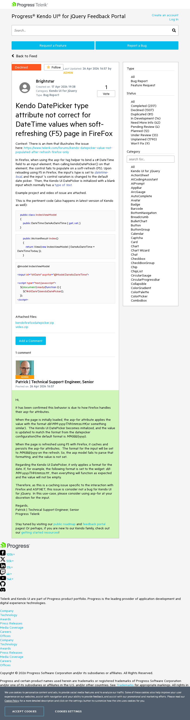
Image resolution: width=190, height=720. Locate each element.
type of (63, 185)
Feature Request (143, 85)
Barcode (137, 208)
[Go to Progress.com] (15, 548)
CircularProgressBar (145, 279)
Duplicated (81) (142, 114)
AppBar (136, 188)
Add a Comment (30, 341)
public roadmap (65, 524)
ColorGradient (141, 288)
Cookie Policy (12, 700)
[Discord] (3, 591)
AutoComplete (141, 196)
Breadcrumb (140, 217)
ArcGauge (138, 192)
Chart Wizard (140, 250)
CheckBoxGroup (143, 263)
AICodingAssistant (144, 179)
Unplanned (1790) (144, 139)
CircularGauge (141, 275)
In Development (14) (146, 118)
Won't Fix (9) (140, 143)
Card (134, 242)
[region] (95, 703)
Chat (134, 254)
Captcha (137, 238)
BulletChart (139, 221)
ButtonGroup (140, 229)
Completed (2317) (143, 106)
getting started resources (40, 532)
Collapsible (138, 284)
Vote (106, 94)
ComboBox (139, 300)
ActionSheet (140, 175)
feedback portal (94, 524)
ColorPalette (140, 292)
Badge (135, 204)
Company (6, 611)
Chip (134, 267)
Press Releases (11, 623)
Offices (5, 636)
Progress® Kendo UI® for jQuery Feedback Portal (69, 16)
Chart (135, 246)
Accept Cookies (24, 711)
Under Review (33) (144, 135)
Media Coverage (11, 627)
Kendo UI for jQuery (145, 171)
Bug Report (139, 81)
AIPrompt (138, 183)
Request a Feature (53, 45)
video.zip (22, 327)
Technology (8, 615)
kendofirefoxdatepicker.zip (35, 323)
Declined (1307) (142, 110)
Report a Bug (137, 45)
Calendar (137, 233)
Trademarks (125, 685)
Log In (173, 19)
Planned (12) (140, 131)
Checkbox (138, 259)
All (133, 77)
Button (136, 225)
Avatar (135, 200)
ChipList (137, 271)
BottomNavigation (144, 213)
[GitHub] (3, 585)
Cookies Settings (68, 711)
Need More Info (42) (145, 122)
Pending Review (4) (145, 127)
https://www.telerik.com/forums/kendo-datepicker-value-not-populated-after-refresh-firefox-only (64, 150)
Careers (5, 632)
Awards (5, 619)
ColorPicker (139, 296)
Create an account (165, 15)
